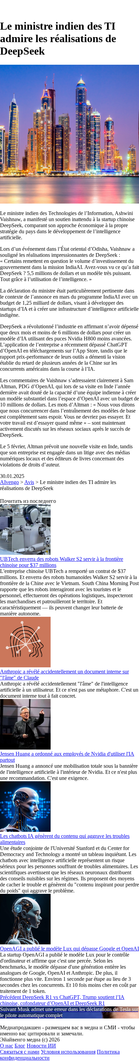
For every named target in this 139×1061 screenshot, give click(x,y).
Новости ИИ (41, 1046)
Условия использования (68, 1052)
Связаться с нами (19, 1052)
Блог (20, 1046)
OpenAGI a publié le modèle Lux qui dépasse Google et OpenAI (69, 948)
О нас (6, 1046)
